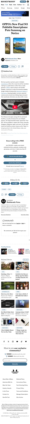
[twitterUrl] (8, 341)
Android (16, 8)
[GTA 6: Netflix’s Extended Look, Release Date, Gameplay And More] (21, 251)
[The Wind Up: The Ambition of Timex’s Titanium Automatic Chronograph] (4, 251)
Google (23, 8)
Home (10, 18)
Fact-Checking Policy (22, 385)
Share (5, 66)
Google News (16, 183)
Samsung (9, 8)
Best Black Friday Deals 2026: (7, 313)
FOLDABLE (4, 189)
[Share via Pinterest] (27, 51)
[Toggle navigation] (28, 5)
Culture (19, 4)
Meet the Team (7, 385)
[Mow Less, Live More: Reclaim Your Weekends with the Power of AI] (7, 286)
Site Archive (19, 397)
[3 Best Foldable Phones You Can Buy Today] (7, 322)
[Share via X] (27, 48)
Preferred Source (25, 183)
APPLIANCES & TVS (5, 291)
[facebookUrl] (4, 341)
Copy (13, 66)
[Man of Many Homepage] (8, 2)
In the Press (6, 391)
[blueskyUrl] (26, 341)
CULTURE (3, 309)
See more (26, 259)
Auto (14, 4)
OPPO (9, 189)
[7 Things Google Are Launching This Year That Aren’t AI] (22, 322)
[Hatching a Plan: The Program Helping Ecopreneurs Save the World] (7, 266)
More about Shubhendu (6, 214)
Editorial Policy (20, 379)
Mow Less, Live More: (7, 295)
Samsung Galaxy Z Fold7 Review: (22, 313)
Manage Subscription (22, 394)
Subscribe (23, 1)
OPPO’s (8, 87)
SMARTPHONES (15, 20)
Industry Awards (7, 388)
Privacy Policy (23, 168)
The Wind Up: (12, 252)
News (2, 4)
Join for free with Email (15, 163)
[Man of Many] (15, 372)
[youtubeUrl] (17, 341)
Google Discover (6, 183)
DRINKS (18, 291)
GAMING (27, 249)
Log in (18, 223)
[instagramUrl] (13, 341)
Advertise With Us (7, 382)
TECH (3, 271)
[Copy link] (27, 54)
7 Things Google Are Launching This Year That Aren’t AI (21, 331)
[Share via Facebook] (27, 45)
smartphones (4, 84)
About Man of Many (25, 214)
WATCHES (10, 249)
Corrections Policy (21, 382)
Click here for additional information (15, 410)
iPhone (3, 8)
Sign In (22, 166)
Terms (17, 168)
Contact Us (6, 394)
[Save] (19, 66)
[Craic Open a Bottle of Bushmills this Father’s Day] (22, 286)
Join (23, 223)
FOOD (18, 271)
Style (10, 4)
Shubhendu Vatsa (12, 58)
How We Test (6, 397)
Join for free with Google (16, 156)
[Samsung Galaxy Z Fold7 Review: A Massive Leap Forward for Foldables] (22, 304)
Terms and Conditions (22, 391)
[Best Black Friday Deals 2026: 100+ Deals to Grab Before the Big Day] (7, 304)
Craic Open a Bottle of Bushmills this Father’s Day (22, 295)
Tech (6, 4)
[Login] (28, 2)
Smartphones (18, 18)
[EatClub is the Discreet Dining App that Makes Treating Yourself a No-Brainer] (22, 266)
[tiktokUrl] (21, 341)
